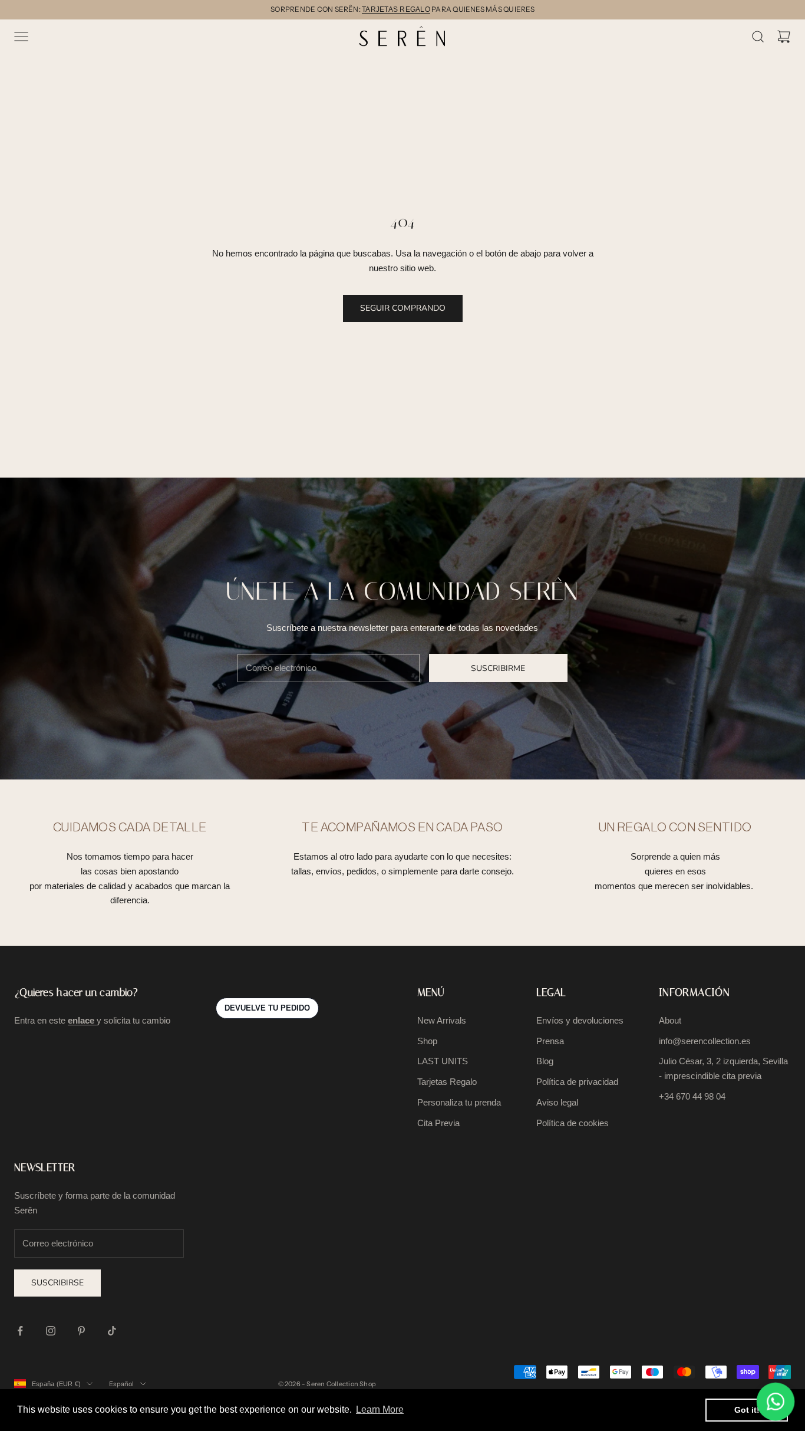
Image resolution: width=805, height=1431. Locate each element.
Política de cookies (572, 1123)
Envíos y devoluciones (579, 1020)
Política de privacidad (577, 1082)
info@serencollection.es (705, 1041)
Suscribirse (57, 1282)
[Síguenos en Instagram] (51, 1331)
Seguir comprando (403, 308)
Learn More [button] (380, 1409)
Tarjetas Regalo (447, 1082)
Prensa (550, 1041)
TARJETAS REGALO (396, 9)
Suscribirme (498, 668)
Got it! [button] (747, 1409)
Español (121, 1384)
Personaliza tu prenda (459, 1102)
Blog (544, 1061)
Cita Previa (438, 1123)
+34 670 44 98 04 (692, 1096)
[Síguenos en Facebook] (20, 1331)
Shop (427, 1041)
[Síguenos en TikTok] (112, 1331)
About (670, 1020)
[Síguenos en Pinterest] (81, 1331)
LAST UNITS (442, 1061)
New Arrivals (441, 1020)
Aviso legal (557, 1102)
